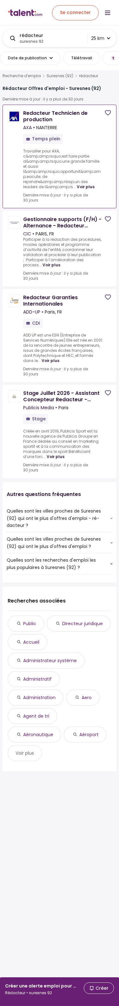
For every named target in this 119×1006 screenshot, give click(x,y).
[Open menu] (107, 13)
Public (29, 623)
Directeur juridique (82, 623)
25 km (97, 38)
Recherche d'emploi (22, 76)
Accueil (31, 642)
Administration (39, 697)
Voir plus (86, 186)
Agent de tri (36, 716)
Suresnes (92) (60, 76)
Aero (87, 697)
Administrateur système (50, 660)
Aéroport (89, 734)
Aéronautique (38, 734)
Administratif (37, 679)
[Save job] (108, 112)
